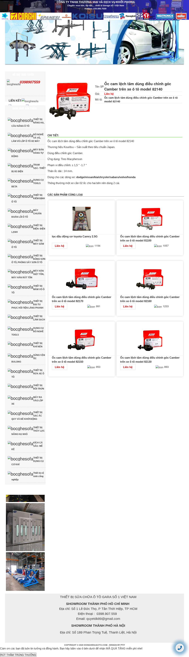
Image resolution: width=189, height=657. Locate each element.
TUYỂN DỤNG (151, 23)
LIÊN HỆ (14, 31)
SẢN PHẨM (73, 23)
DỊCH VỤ (123, 23)
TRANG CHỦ (17, 23)
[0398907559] (180, 648)
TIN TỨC (98, 23)
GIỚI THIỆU (45, 23)
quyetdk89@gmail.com (103, 621)
